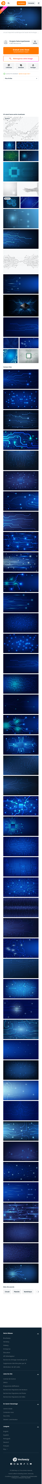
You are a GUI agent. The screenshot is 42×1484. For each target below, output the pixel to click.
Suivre (35, 43)
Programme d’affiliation (11, 1450)
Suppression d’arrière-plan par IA (14, 1427)
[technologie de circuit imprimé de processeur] (13, 417)
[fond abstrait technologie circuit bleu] (12, 248)
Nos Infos (6, 1482)
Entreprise (6, 1410)
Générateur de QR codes (11, 1430)
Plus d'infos (8, 77)
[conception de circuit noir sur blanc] (13, 223)
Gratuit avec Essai (21, 50)
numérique (28, 1353)
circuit (7, 1353)
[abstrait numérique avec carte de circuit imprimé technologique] (20, 128)
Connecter (31, 3)
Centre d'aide (7, 1475)
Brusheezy (6, 1399)
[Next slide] (34, 1352)
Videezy (5, 1406)
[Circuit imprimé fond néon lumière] (30, 402)
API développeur (9, 1417)
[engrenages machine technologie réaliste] (11, 236)
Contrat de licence (9, 1442)
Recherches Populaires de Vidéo (14, 1463)
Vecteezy (6, 1403)
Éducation (6, 1414)
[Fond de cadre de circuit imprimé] (10, 209)
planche (16, 1353)
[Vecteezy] (3, 3)
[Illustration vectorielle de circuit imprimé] (11, 164)
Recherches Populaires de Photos (14, 1459)
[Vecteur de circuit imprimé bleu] (9, 145)
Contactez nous (8, 1478)
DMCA (5, 1446)
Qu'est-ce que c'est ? (24, 74)
